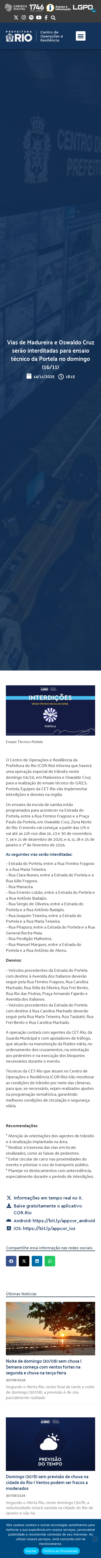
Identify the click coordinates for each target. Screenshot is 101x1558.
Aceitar (31, 1551)
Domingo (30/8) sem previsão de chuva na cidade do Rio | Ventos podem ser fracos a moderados (47, 1482)
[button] (80, 36)
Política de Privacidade (61, 1551)
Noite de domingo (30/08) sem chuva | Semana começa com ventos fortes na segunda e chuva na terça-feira (44, 1366)
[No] (94, 1539)
